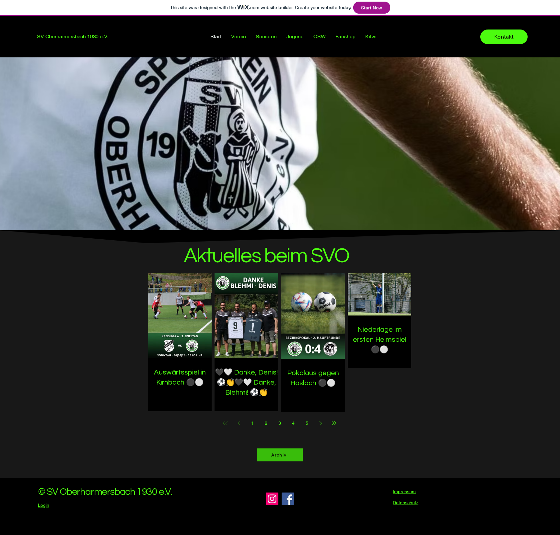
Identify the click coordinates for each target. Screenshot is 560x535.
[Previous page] (239, 423)
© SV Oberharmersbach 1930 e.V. (105, 492)
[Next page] (320, 423)
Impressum (404, 491)
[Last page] (334, 423)
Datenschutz (405, 502)
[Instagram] (272, 499)
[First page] (225, 423)
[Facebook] (288, 499)
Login (43, 505)
